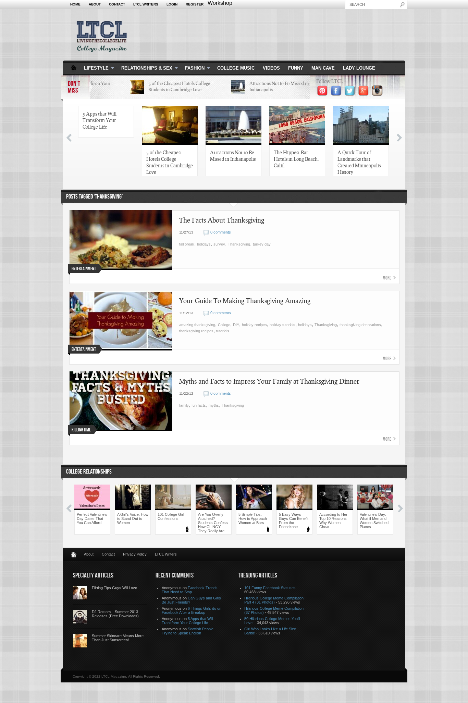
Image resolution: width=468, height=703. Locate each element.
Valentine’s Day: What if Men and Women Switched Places (374, 520)
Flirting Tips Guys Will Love (114, 588)
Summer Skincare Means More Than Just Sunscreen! (118, 638)
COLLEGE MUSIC (236, 68)
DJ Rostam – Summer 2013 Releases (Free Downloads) (115, 614)
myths (214, 405)
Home (75, 4)
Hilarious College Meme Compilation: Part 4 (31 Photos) (274, 600)
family (184, 405)
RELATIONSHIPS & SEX (144, 68)
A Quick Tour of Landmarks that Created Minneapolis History (359, 162)
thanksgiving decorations (360, 325)
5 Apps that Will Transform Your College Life (99, 120)
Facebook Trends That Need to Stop (190, 590)
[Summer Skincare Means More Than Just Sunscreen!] (80, 641)
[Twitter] (350, 95)
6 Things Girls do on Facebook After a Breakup (191, 610)
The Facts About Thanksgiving (221, 220)
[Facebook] (336, 95)
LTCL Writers (145, 4)
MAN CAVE (323, 68)
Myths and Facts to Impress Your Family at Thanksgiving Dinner (269, 381)
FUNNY (295, 68)
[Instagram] (377, 95)
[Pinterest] (322, 95)
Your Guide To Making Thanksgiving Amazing (244, 301)
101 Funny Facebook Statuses (270, 588)
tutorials (222, 331)
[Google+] (363, 95)
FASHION (193, 68)
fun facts (199, 405)
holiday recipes (254, 325)
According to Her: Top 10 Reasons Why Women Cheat (333, 520)
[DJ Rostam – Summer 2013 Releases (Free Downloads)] (80, 617)
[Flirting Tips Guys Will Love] (80, 593)
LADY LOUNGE (359, 68)
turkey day (262, 244)
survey (219, 244)
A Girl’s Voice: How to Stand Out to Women (132, 518)
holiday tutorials (282, 325)
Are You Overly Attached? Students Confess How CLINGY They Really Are (213, 522)
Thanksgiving (239, 244)
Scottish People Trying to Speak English (187, 631)
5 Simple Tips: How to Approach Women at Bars (252, 518)
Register (195, 4)
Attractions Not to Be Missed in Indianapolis (233, 155)
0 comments (220, 232)
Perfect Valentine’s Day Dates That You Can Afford (92, 518)
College (224, 325)
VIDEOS (271, 68)
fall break (186, 244)
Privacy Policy (135, 554)
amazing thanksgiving (197, 325)
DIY (236, 325)
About (95, 4)
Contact (117, 4)
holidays (204, 244)
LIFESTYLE (94, 68)
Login (172, 4)
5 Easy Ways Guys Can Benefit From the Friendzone (293, 520)
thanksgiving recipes (196, 331)
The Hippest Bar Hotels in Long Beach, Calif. (296, 158)
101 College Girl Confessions (171, 516)
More (387, 278)
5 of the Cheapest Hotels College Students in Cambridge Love (169, 162)
